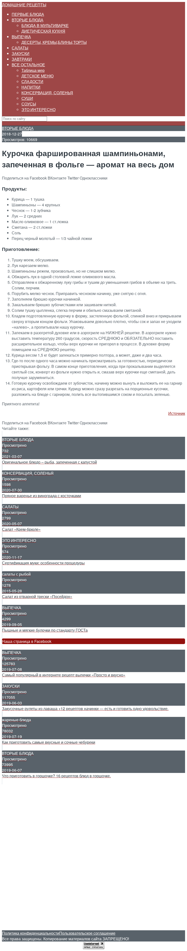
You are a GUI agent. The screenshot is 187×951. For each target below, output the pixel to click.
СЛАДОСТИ (32, 81)
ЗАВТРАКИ (22, 59)
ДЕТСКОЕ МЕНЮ (37, 76)
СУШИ (27, 98)
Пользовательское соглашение (87, 933)
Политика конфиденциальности (30, 933)
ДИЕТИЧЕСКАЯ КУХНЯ (43, 31)
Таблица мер (33, 70)
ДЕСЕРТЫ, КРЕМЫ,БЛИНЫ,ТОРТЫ (54, 42)
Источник (176, 413)
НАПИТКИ (30, 87)
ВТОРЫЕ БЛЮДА (27, 20)
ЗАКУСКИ (20, 53)
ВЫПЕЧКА (21, 36)
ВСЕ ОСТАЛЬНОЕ (28, 64)
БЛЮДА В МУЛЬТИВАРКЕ (45, 25)
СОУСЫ (28, 104)
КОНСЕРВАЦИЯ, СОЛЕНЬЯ (47, 92)
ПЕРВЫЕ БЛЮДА (28, 14)
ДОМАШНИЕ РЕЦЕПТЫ (24, 5)
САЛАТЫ (20, 48)
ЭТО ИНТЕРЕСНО (38, 109)
